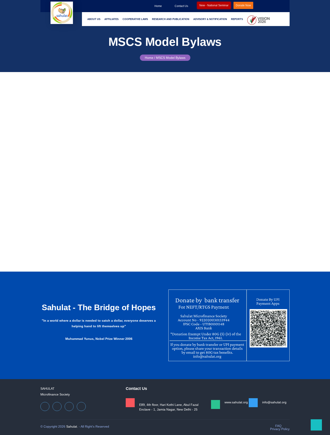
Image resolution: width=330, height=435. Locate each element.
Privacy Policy (280, 429)
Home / (150, 57)
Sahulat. (72, 426)
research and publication (170, 19)
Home (158, 6)
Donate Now (243, 5)
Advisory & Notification (210, 19)
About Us (93, 19)
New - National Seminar (214, 5)
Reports (237, 19)
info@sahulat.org (274, 402)
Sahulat (47, 388)
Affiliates (111, 19)
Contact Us (181, 6)
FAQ (278, 425)
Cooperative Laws (135, 19)
